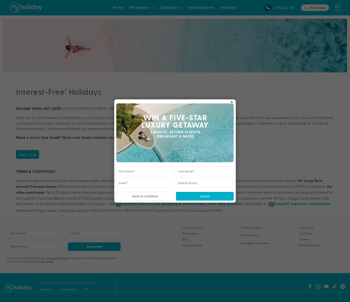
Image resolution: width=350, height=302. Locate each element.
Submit (205, 196)
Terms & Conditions (145, 196)
